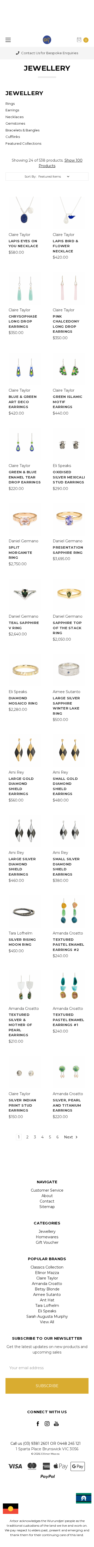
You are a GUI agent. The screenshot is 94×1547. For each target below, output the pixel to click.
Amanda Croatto (47, 1283)
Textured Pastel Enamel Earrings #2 (68, 944)
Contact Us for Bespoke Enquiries (49, 53)
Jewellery (47, 1231)
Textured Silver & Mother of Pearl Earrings (20, 1024)
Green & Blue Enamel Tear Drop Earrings (25, 477)
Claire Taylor (47, 1278)
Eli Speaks (47, 1311)
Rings (10, 103)
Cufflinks (12, 137)
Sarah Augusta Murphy (47, 1316)
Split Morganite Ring (20, 552)
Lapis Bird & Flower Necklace (65, 246)
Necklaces (14, 117)
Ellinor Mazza (47, 1272)
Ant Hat (47, 1300)
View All (47, 1322)
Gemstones (15, 123)
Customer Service (47, 1190)
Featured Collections (23, 143)
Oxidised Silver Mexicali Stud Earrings (69, 477)
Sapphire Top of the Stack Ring (67, 628)
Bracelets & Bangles (22, 130)
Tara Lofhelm (47, 1305)
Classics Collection (47, 1267)
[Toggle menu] (7, 40)
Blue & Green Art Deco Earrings (23, 402)
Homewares (47, 1237)
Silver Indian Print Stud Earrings (22, 1105)
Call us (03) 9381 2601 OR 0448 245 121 (45, 1443)
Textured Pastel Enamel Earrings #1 (68, 1019)
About (47, 1195)
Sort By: (31, 176)
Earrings (12, 110)
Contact (47, 1201)
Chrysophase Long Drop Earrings (23, 321)
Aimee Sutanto (47, 1294)
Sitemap (47, 1206)
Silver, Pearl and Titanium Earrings (67, 1105)
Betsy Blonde (47, 1289)
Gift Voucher (47, 1242)
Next (69, 1137)
